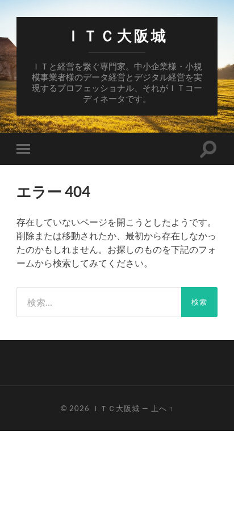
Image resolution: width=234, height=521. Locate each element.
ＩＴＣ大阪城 (117, 35)
